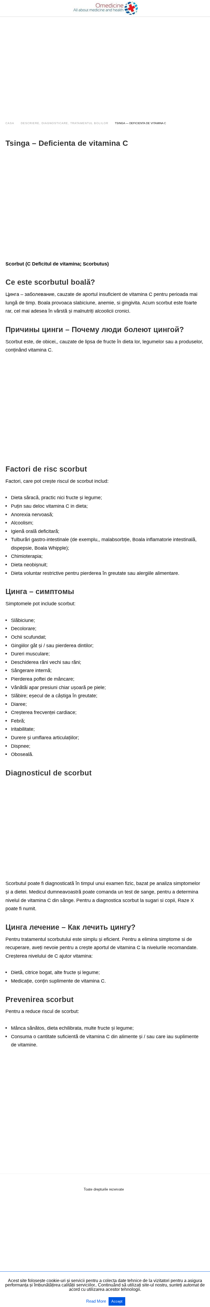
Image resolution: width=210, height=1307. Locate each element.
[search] (202, 8)
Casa (9, 123)
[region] (105, 63)
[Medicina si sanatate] (105, 8)
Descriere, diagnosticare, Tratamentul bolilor (64, 123)
